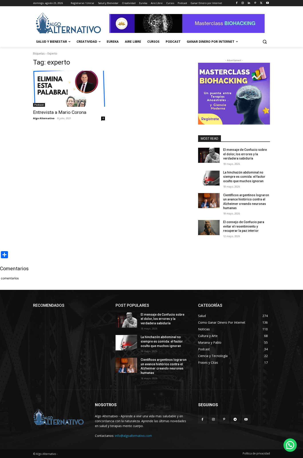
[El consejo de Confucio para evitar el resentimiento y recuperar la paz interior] (209, 227)
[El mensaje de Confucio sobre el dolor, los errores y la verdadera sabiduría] (209, 155)
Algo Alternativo (43, 118)
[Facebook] (236, 3)
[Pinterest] (255, 3)
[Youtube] (267, 3)
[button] (264, 41)
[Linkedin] (249, 3)
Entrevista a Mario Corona (59, 112)
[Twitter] (261, 3)
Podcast (39, 104)
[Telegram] (235, 419)
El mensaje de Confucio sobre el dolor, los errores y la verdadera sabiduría (245, 154)
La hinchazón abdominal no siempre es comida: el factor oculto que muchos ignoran (244, 177)
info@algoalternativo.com (133, 436)
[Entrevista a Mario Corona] (69, 89)
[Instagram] (242, 3)
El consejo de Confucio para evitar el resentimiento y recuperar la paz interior (243, 226)
